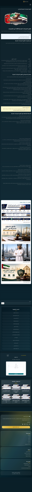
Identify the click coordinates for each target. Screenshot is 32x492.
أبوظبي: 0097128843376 (27, 463)
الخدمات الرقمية (28, 456)
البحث (30, 301)
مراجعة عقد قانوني (16, 326)
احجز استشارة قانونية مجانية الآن (18, 110)
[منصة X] (27, 424)
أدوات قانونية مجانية (16, 318)
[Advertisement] (16, 51)
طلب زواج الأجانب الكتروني (16, 340)
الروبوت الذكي (16, 337)
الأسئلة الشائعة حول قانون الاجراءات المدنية (23, 38)
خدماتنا (29, 438)
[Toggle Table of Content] (29, 35)
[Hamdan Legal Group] (16, 2)
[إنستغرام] (25, 424)
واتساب (29, 466)
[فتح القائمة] (30, 5)
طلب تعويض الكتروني (16, 348)
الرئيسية (29, 435)
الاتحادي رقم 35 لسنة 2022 (20, 87)
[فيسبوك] (29, 424)
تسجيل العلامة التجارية (16, 329)
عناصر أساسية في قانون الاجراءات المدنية (23, 37)
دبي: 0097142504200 (27, 465)
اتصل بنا (29, 441)
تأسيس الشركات (27, 454)
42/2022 (13, 43)
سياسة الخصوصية (27, 444)
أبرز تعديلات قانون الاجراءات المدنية (24, 36)
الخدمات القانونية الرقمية (16, 315)
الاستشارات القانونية (27, 453)
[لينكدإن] (23, 424)
